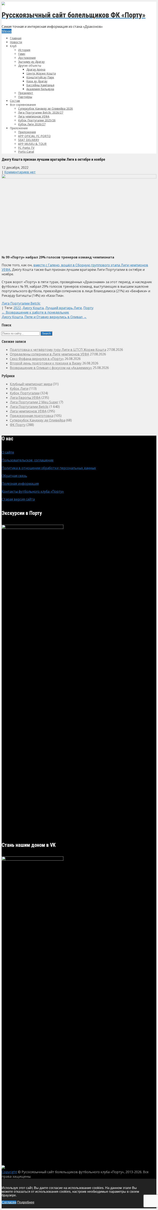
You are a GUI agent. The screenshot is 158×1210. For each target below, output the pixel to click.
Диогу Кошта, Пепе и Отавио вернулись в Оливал (44, 317)
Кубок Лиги (19, 388)
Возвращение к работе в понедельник (35, 312)
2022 (17, 308)
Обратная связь (14, 476)
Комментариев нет (20, 172)
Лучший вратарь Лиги (63, 308)
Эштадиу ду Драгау (31, 62)
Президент (25, 93)
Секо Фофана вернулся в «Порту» (37, 358)
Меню (7, 31)
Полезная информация (20, 483)
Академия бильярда (40, 89)
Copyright (9, 1172)
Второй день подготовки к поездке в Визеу (45, 363)
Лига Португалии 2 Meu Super (34, 402)
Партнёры (25, 97)
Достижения (27, 58)
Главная (15, 38)
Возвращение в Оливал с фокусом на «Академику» (51, 367)
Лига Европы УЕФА (25, 397)
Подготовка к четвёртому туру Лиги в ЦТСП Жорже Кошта (58, 349)
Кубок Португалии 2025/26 (37, 120)
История (24, 50)
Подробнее (25, 1202)
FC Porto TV (26, 148)
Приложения (27, 132)
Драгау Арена (35, 69)
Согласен (9, 1202)
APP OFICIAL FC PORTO (34, 136)
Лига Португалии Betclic (21, 303)
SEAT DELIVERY (28, 140)
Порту (88, 308)
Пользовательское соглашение (27, 460)
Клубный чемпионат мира (31, 384)
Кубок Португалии (25, 393)
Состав (15, 101)
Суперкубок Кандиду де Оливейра (37, 420)
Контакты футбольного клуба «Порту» (33, 491)
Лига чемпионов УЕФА (33, 116)
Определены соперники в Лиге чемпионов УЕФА (49, 354)
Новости (16, 42)
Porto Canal (26, 152)
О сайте (8, 452)
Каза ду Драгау (36, 81)
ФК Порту (18, 424)
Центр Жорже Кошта (41, 73)
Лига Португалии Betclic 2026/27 (40, 112)
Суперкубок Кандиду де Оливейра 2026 (45, 109)
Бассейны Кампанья (40, 85)
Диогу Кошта (33, 308)
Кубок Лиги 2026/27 (31, 124)
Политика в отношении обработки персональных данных (49, 468)
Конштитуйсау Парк (40, 77)
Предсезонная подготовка (31, 415)
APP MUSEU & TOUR (32, 144)
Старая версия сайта (18, 499)
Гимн (21, 54)
